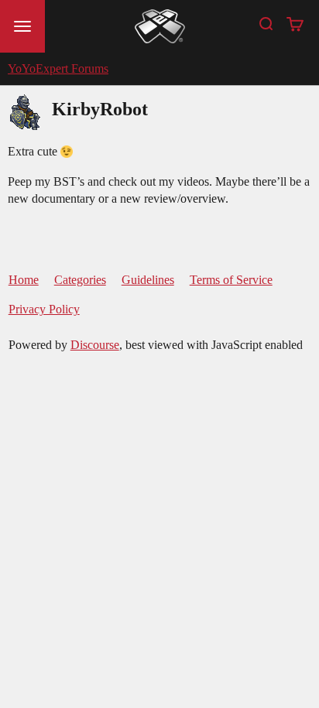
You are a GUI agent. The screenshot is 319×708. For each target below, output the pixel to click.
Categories (80, 279)
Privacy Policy (44, 309)
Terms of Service (231, 279)
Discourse (94, 344)
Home (24, 279)
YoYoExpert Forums (58, 68)
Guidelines (148, 279)
